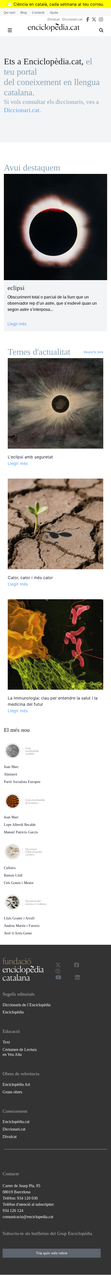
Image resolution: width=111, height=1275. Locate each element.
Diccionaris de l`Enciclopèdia (27, 1005)
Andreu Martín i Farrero (21, 926)
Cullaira (9, 868)
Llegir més (17, 324)
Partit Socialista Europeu (22, 782)
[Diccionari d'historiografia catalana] (30, 850)
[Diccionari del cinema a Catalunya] (30, 900)
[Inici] (53, 27)
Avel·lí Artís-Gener (18, 933)
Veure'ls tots (93, 352)
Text (6, 1042)
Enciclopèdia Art (16, 1084)
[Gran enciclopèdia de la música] (30, 799)
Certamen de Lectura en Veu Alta (20, 1052)
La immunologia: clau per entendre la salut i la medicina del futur (53, 701)
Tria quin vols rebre (51, 1253)
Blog (23, 12)
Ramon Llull (13, 875)
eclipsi (16, 287)
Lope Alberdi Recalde (20, 825)
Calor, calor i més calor (30, 577)
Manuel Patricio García (21, 832)
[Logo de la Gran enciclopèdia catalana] (30, 749)
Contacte (38, 12)
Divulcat (53, 19)
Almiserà (10, 774)
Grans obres (12, 1092)
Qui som (9, 12)
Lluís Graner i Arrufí (19, 918)
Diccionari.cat (72, 19)
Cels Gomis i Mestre (19, 883)
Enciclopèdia (13, 1012)
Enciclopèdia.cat (16, 1121)
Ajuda (54, 12)
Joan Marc (11, 767)
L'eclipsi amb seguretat (30, 456)
